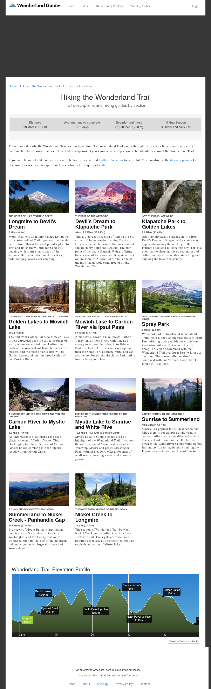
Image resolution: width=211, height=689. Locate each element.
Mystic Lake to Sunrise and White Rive (103, 424)
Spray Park (155, 324)
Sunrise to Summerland (171, 419)
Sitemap (102, 684)
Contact (145, 684)
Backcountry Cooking (110, 6)
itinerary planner (181, 160)
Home (71, 6)
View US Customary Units (183, 641)
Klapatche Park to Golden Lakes (163, 223)
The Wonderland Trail (45, 86)
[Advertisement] (105, 46)
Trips (84, 6)
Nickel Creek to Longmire (94, 517)
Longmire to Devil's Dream (32, 223)
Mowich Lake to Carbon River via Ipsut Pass (104, 324)
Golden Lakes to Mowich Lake (39, 324)
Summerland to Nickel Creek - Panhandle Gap (37, 517)
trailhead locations (111, 160)
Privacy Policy (124, 684)
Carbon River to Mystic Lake (37, 424)
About (86, 684)
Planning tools (139, 6)
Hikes (24, 86)
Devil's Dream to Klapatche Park (95, 223)
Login (195, 6)
